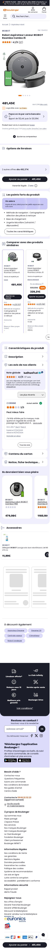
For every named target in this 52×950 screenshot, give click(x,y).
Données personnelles (14, 862)
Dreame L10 (36, 630)
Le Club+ (23, 108)
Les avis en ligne (11, 874)
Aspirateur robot (17, 24)
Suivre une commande (15, 781)
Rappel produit (11, 889)
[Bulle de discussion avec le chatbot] (43, 935)
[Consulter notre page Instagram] (41, 736)
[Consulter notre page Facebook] (31, 736)
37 (20, 42)
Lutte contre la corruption (16, 877)
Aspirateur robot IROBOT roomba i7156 (16, 503)
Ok (42, 729)
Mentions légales (12, 859)
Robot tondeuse (15, 640)
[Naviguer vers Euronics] (24, 919)
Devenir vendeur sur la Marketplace (20, 914)
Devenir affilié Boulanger (15, 908)
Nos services (10, 825)
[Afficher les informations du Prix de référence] (43, 284)
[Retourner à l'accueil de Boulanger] (11, 10)
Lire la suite (37, 423)
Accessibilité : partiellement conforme (22, 880)
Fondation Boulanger (13, 837)
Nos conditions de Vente (15, 853)
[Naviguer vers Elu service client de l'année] (24, 926)
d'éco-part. (43, 104)
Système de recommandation (18, 871)
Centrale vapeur (15, 635)
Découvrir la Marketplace (15, 911)
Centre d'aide (10, 791)
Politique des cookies (14, 868)
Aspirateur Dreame (16, 630)
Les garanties (10, 856)
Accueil (5, 24)
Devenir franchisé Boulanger (17, 904)
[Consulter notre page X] (36, 736)
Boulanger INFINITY (12, 843)
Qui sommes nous (12, 815)
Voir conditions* (25, 708)
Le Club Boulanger (12, 834)
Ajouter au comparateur (27, 137)
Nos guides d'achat (13, 788)
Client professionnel (13, 840)
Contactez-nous (12, 775)
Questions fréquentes (14, 778)
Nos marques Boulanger (15, 828)
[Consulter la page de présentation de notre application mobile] (10, 760)
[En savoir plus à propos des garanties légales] (35, 185)
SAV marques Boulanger (15, 831)
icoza (32, 125)
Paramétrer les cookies (15, 865)
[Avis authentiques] (32, 372)
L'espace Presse (11, 821)
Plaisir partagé (10, 818)
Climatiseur (34, 635)
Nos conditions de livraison (16, 784)
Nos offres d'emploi (13, 901)
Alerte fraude (10, 892)
